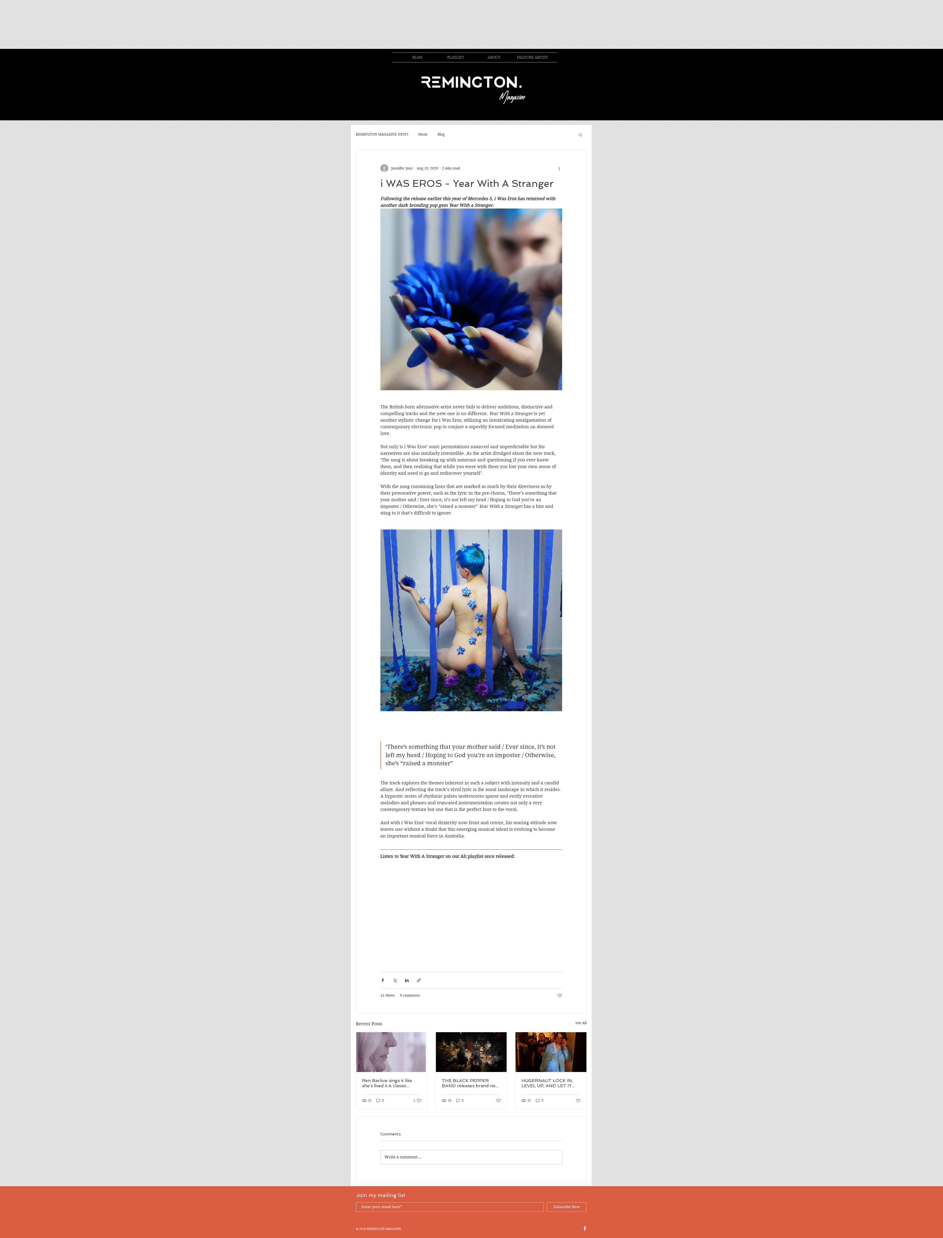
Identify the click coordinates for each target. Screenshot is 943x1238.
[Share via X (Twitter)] (394, 980)
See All (581, 1023)
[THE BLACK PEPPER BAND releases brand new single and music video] (471, 1052)
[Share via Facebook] (382, 980)
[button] (580, 135)
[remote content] (471, 913)
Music (423, 134)
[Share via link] (418, 980)
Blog (441, 134)
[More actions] (559, 168)
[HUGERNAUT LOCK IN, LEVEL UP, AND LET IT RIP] (550, 1052)
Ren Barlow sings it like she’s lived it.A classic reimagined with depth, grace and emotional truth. (390, 1083)
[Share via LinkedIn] (406, 980)
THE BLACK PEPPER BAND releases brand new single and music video (470, 1083)
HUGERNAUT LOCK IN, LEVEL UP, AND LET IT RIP (547, 1083)
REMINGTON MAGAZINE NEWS (382, 134)
